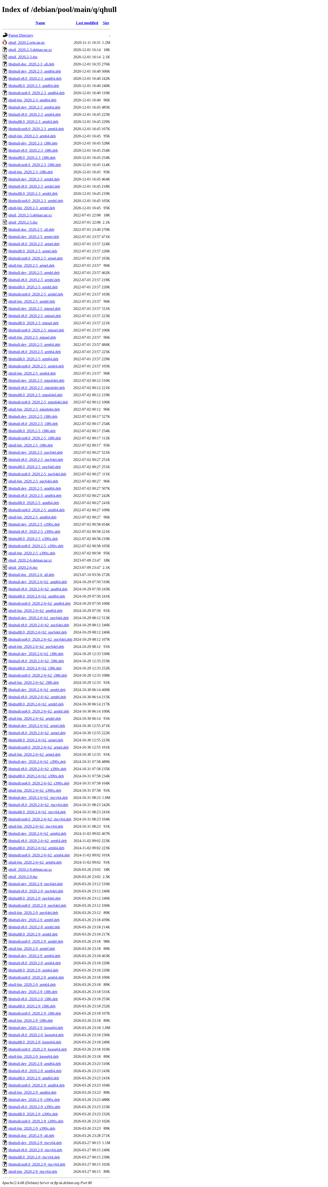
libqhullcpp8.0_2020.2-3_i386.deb (34, 165)
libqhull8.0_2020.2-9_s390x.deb (33, 1114)
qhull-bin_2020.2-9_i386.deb (30, 1020)
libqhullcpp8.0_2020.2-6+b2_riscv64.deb (39, 819)
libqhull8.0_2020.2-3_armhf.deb (33, 194)
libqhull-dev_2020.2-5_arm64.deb (34, 345)
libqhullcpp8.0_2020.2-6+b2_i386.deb (37, 675)
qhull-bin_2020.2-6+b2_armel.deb (34, 754)
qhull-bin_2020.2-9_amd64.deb (32, 1092)
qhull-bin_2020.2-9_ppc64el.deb (33, 913)
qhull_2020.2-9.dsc (23, 877)
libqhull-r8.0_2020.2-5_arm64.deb (34, 352)
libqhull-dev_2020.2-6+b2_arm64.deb (37, 834)
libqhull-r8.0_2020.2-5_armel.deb (34, 244)
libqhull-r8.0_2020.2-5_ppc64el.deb (35, 460)
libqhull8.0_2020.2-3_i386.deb (31, 158)
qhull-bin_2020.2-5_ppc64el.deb (33, 481)
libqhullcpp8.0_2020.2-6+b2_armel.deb (38, 747)
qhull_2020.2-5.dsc (23, 222)
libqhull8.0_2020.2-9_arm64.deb (33, 970)
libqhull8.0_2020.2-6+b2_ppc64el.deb (37, 632)
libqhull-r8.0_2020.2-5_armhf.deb (34, 280)
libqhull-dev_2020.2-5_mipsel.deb (34, 309)
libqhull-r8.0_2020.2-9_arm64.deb (34, 963)
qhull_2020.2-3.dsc (23, 57)
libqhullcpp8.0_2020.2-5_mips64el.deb (38, 402)
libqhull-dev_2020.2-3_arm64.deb (34, 107)
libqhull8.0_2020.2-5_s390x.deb (33, 539)
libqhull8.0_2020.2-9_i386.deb (31, 1006)
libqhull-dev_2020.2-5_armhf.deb (34, 273)
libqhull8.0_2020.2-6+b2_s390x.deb (36, 776)
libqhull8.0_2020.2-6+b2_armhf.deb (36, 704)
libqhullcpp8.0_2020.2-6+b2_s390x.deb (38, 783)
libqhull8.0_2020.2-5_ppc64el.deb (34, 467)
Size (106, 23)
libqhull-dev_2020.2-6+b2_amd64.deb (37, 582)
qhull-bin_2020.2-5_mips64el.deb (34, 409)
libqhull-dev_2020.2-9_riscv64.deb (35, 1143)
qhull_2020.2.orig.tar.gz (26, 43)
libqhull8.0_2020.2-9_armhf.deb (33, 934)
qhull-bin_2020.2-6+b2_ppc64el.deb (36, 647)
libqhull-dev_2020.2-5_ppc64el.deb (35, 452)
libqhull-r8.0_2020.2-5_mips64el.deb (36, 388)
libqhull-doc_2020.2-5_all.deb (31, 229)
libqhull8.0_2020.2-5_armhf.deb (33, 287)
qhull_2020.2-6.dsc (23, 567)
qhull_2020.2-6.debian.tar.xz (30, 560)
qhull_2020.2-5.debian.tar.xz (30, 215)
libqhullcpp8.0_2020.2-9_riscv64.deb (36, 1164)
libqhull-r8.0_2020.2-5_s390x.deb (34, 531)
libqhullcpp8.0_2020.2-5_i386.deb (34, 438)
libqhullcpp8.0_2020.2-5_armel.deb (35, 258)
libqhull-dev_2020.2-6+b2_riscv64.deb (38, 798)
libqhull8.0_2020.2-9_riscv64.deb (34, 1157)
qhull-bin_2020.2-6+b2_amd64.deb (35, 611)
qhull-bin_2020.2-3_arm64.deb (32, 136)
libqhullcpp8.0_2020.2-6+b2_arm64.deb (39, 855)
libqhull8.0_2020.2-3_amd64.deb (33, 86)
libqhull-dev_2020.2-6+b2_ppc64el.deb (38, 618)
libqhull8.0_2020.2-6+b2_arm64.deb (36, 848)
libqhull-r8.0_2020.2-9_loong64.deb (36, 1035)
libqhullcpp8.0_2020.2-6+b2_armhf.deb (38, 711)
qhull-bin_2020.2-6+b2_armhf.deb (34, 718)
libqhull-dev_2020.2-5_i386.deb (32, 416)
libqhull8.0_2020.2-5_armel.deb (32, 251)
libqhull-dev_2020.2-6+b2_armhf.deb (37, 690)
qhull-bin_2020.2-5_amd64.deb (32, 517)
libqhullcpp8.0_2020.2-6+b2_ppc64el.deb (40, 639)
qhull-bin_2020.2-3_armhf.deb (31, 208)
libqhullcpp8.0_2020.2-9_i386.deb (34, 1013)
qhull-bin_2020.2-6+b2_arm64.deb (35, 862)
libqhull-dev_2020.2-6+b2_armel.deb (36, 726)
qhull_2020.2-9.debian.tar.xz (30, 869)
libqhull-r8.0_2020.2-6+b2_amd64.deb (37, 589)
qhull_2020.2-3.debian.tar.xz (30, 50)
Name (40, 23)
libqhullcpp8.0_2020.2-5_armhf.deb (35, 294)
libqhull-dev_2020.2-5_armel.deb (33, 237)
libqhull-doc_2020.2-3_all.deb (31, 64)
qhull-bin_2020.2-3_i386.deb (30, 172)
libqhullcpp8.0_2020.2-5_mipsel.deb (36, 330)
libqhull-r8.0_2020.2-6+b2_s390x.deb (37, 769)
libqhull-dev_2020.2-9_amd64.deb (34, 1064)
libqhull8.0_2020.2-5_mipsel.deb (33, 323)
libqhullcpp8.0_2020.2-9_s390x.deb (35, 1121)
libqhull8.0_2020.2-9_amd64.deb (33, 1078)
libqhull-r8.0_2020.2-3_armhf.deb (34, 186)
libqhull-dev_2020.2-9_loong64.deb (35, 1028)
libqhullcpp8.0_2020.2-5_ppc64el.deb (37, 474)
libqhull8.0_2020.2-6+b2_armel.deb (35, 740)
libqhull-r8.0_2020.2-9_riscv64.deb (35, 1150)
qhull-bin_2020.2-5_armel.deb (31, 265)
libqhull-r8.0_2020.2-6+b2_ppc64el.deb (38, 625)
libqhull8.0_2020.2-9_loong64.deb (34, 1042)
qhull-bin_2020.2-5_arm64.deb (32, 373)
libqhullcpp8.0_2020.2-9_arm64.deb (36, 977)
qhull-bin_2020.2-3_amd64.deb (32, 100)
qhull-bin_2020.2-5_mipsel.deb (32, 337)
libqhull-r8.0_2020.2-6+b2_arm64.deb (37, 841)
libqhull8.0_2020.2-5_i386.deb (31, 431)
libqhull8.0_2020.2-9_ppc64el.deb (34, 898)
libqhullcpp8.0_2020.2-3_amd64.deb (36, 93)
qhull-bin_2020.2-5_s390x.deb (31, 553)
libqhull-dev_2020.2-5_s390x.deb (34, 524)
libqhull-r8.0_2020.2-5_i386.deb (33, 424)
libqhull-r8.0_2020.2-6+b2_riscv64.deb (38, 805)
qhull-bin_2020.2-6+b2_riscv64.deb (35, 826)
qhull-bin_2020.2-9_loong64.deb (33, 1056)
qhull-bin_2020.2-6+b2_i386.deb (33, 683)
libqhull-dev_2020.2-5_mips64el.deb (36, 380)
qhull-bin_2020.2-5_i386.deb (30, 445)
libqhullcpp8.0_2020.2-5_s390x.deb (35, 546)
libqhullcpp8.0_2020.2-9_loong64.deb (37, 1049)
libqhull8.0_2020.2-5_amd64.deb (33, 503)
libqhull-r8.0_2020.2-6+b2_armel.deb (37, 733)
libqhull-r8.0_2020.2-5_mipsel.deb (34, 316)
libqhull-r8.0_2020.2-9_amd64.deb (34, 1071)
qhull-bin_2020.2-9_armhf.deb (31, 949)
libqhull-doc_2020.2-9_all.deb (31, 1136)
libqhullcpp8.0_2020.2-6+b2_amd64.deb (39, 603)
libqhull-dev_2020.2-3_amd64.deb (34, 71)
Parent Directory (20, 35)
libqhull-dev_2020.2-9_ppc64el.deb (35, 884)
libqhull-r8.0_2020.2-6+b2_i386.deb (36, 661)
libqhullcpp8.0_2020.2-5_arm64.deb (36, 366)
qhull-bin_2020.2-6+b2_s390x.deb (34, 790)
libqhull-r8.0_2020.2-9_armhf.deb (34, 927)
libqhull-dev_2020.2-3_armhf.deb (34, 179)
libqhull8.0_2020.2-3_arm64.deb (33, 122)
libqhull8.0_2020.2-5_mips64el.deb (35, 395)
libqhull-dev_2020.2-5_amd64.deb (34, 488)
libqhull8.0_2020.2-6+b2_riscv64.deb (37, 812)
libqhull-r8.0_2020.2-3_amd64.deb (34, 78)
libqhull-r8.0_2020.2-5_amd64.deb (34, 496)
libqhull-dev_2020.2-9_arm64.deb (34, 956)
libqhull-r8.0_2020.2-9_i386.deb (33, 999)
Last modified (87, 23)
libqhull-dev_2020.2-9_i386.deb (32, 992)
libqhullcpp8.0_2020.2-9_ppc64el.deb (37, 905)
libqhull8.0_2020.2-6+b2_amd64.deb (36, 596)
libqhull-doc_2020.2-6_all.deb (31, 575)
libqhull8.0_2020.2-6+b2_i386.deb (34, 668)
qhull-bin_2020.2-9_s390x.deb (31, 1128)
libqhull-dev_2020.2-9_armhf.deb (34, 920)
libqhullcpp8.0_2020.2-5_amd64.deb (36, 510)
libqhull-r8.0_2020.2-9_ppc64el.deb (35, 891)
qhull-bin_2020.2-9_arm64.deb (32, 985)
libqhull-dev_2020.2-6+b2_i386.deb (35, 654)
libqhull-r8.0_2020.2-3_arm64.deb (34, 114)
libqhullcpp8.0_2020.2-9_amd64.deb (36, 1085)
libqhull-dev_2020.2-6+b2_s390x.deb (37, 762)
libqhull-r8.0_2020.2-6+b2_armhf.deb (37, 697)
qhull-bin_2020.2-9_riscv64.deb (32, 1172)
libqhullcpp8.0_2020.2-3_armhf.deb (35, 201)
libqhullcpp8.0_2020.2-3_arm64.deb (36, 129)
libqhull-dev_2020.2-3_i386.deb (32, 143)
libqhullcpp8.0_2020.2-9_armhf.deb (35, 941)
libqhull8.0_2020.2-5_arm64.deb (33, 359)
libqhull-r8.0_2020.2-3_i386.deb (33, 150)
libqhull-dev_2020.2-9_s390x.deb (34, 1100)
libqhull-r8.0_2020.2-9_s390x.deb (34, 1107)
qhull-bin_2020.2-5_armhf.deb (31, 301)
